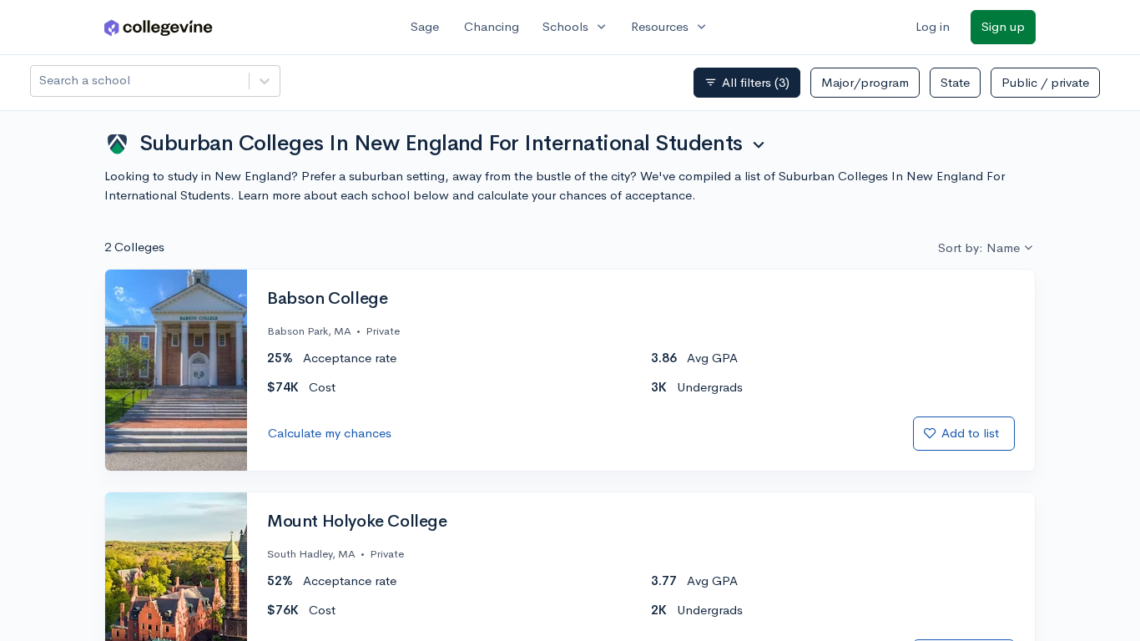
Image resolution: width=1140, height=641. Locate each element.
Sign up (1003, 26)
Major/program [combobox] (865, 82)
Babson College (327, 299)
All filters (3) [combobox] (746, 82)
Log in (933, 26)
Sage (425, 26)
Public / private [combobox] (1045, 82)
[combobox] (41, 80)
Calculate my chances (329, 433)
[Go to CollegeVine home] (158, 27)
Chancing (491, 26)
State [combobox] (955, 82)
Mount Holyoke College (357, 521)
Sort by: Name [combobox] (979, 247)
